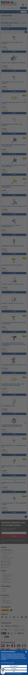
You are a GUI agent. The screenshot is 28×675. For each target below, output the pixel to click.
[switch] (3, 673)
